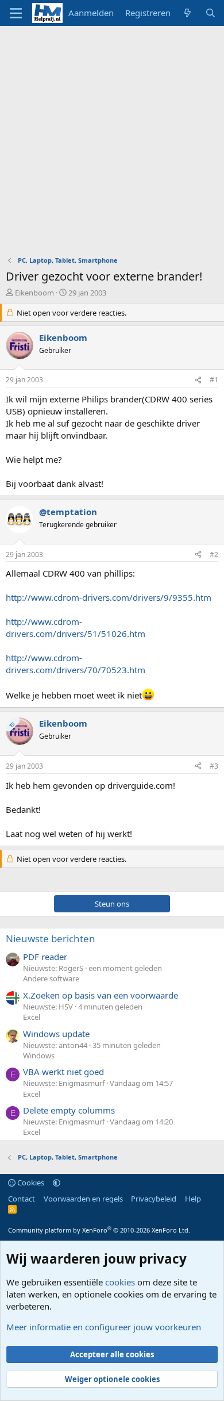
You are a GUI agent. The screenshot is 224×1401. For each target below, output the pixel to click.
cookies (120, 1282)
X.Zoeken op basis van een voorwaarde (100, 995)
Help (193, 1198)
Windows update (56, 1033)
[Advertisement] (112, 144)
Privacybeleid (153, 1198)
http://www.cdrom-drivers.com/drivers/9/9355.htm (108, 597)
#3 (214, 766)
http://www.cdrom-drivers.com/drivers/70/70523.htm (75, 663)
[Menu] (15, 13)
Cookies (30, 1182)
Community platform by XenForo (99, 1230)
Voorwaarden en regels (83, 1198)
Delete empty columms (69, 1110)
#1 (214, 380)
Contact (21, 1198)
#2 (214, 554)
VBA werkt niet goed (63, 1071)
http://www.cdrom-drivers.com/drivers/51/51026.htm (75, 627)
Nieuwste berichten (50, 938)
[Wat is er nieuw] (187, 13)
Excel (31, 1017)
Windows (39, 1055)
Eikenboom (34, 292)
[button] (57, 1182)
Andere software (51, 978)
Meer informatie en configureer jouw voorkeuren (103, 1327)
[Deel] (198, 380)
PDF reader (45, 956)
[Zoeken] (210, 13)
